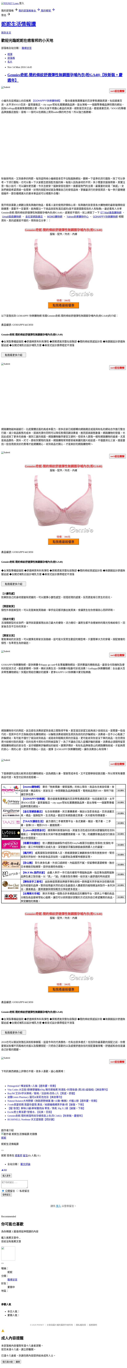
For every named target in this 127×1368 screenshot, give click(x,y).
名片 (9, 61)
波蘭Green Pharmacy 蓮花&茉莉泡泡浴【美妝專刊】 (35, 1097)
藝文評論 (25, 1164)
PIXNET (40, 1325)
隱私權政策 (81, 1325)
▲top (4, 1169)
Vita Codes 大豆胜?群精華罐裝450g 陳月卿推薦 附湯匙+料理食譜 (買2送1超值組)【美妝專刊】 (58, 1089)
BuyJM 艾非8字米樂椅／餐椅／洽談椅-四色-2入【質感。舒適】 (41, 1093)
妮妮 (3, 1138)
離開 (18, 1362)
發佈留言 (6, 1195)
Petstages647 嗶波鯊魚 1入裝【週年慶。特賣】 (32, 1086)
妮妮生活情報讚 (18, 24)
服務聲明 (93, 1325)
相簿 (9, 54)
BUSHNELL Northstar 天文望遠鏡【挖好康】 (31, 1119)
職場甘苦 (27, 48)
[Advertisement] (63, 149)
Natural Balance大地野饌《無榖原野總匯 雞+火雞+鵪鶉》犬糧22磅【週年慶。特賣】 (53, 1101)
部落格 (11, 58)
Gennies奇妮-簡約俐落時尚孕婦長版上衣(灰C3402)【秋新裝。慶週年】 (45, 1115)
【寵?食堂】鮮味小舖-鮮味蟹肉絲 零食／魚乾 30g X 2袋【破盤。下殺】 (46, 1108)
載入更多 (6, 1176)
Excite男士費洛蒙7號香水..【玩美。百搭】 (30, 1112)
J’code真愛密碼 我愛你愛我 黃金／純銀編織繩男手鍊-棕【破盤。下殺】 (46, 1104)
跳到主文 (6, 32)
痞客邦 (18, 1155)
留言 (25, 1155)
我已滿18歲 (7, 1362)
